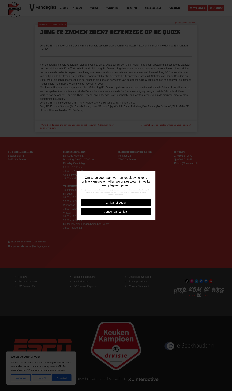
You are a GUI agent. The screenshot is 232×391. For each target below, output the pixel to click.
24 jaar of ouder (116, 202)
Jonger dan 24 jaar (116, 211)
